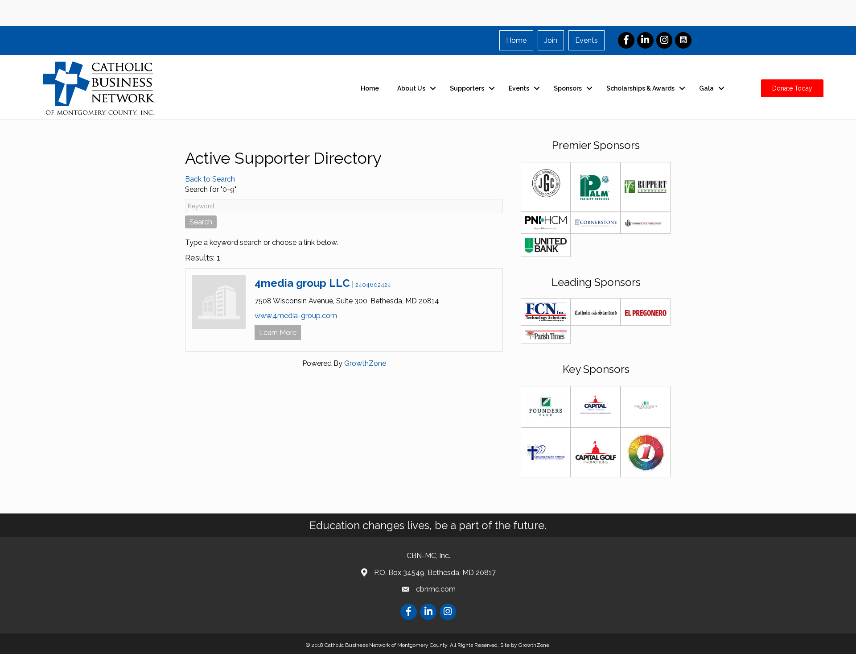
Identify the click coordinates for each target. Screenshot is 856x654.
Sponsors (568, 88)
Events (586, 40)
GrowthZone (365, 363)
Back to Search (210, 179)
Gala (706, 88)
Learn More (277, 332)
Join (550, 40)
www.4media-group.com (296, 315)
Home (516, 40)
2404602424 (373, 284)
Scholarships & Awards (640, 88)
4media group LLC (302, 283)
